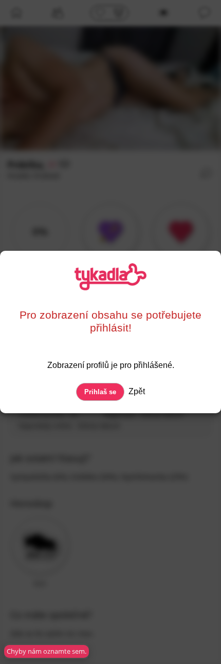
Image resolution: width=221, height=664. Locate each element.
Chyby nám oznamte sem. (46, 651)
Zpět (135, 391)
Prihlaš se (100, 392)
